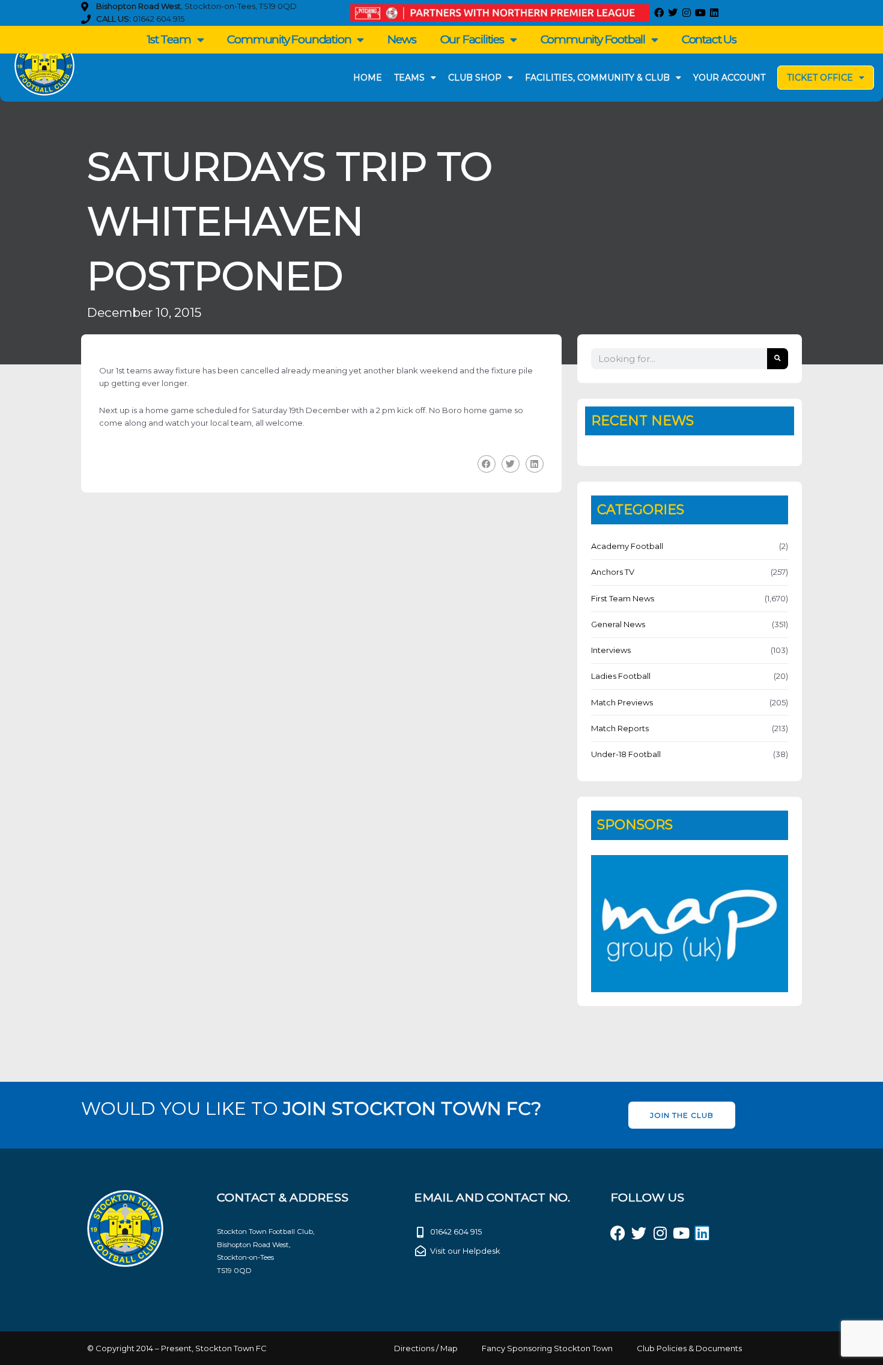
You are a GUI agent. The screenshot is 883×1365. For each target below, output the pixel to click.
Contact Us (709, 39)
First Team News (622, 598)
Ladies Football (621, 676)
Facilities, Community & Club (597, 77)
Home (367, 77)
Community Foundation (289, 39)
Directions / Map (426, 1348)
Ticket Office (820, 77)
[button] (487, 464)
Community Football (593, 39)
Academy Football (627, 546)
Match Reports (620, 728)
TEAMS (409, 77)
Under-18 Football (626, 754)
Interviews (611, 650)
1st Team (168, 39)
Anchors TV (612, 572)
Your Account (729, 77)
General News (618, 624)
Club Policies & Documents (689, 1348)
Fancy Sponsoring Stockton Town (547, 1348)
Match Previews (622, 702)
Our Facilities (472, 39)
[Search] (777, 358)
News (401, 39)
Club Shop (475, 77)
